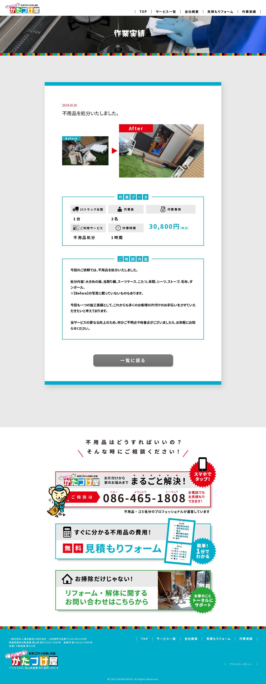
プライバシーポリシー (241, 664)
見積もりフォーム (220, 11)
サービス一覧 (166, 11)
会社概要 (192, 11)
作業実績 (249, 11)
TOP (143, 11)
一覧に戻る (133, 360)
